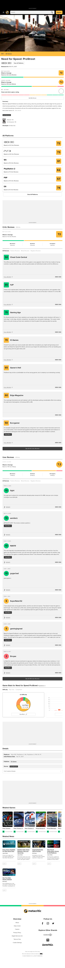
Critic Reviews (8, 227)
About (17, 922)
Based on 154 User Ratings (8, 84)
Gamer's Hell (13, 367)
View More (22, 714)
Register (59, 12)
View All (18, 227)
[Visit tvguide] (48, 941)
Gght (9, 490)
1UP (9, 284)
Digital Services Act (17, 936)
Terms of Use (17, 939)
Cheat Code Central (16, 257)
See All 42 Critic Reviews (32, 448)
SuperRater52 (14, 601)
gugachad (12, 573)
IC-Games (11, 340)
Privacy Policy (17, 932)
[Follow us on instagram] (47, 924)
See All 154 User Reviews (32, 679)
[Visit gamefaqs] (48, 945)
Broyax (11, 656)
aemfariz (11, 518)
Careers (17, 929)
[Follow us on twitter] (53, 924)
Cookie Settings (17, 942)
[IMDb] (41, 954)
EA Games (9, 54)
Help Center (17, 926)
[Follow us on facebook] (42, 924)
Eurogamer (12, 423)
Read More (8, 525)
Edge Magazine (14, 395)
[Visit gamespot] (48, 936)
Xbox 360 (58, 277)
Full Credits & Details (9, 771)
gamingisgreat (14, 628)
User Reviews (8, 457)
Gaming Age (13, 312)
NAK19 (10, 545)
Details (5, 748)
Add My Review (32, 98)
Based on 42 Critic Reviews (8, 75)
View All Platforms (18, 63)
